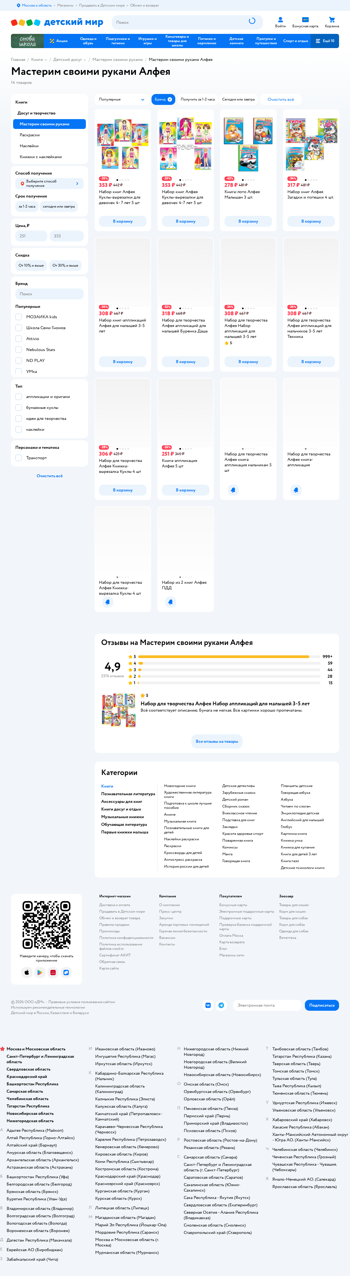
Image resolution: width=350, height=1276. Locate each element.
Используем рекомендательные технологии (48, 1007)
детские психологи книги (303, 868)
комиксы (230, 847)
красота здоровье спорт (242, 834)
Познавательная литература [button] (128, 794)
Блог (223, 948)
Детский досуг (67, 59)
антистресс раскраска (183, 859)
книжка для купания (297, 847)
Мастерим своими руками (117, 59)
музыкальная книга (180, 821)
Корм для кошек (292, 911)
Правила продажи (114, 924)
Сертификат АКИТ (115, 955)
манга (227, 854)
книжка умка (291, 840)
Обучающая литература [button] (124, 824)
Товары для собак (293, 918)
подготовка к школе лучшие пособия (188, 805)
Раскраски (30, 135)
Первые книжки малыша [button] (124, 832)
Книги (37, 59)
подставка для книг (238, 820)
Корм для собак (292, 924)
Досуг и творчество (37, 113)
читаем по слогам (296, 806)
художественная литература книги (187, 794)
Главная (18, 59)
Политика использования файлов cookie (120, 946)
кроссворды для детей (183, 853)
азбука (287, 799)
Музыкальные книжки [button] (122, 817)
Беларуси (81, 1012)
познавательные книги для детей (186, 830)
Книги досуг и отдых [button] (121, 809)
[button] (325, 41)
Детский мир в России (30, 1012)
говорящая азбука (295, 793)
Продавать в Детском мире (122, 911)
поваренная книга (237, 840)
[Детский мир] (57, 22)
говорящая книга (236, 861)
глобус (286, 827)
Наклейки (29, 146)
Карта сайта (109, 968)
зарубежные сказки (238, 793)
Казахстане (59, 1012)
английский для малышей (302, 820)
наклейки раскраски (181, 839)
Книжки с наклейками (41, 157)
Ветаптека (287, 937)
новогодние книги (180, 786)
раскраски (172, 846)
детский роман (235, 799)
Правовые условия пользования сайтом (81, 1002)
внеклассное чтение (239, 813)
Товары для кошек (294, 905)
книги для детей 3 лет (299, 854)
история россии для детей (186, 866)
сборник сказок (236, 806)
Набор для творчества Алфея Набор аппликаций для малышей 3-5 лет (225, 703)
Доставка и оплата (114, 905)
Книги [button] (107, 786)
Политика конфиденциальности (126, 937)
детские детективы (238, 786)
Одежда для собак (294, 931)
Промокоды (109, 931)
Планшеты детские (297, 786)
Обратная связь (112, 961)
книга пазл (290, 861)
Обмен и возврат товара (119, 918)
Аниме (170, 814)
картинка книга (294, 834)
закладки (230, 827)
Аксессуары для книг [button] (121, 801)
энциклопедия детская (300, 813)
